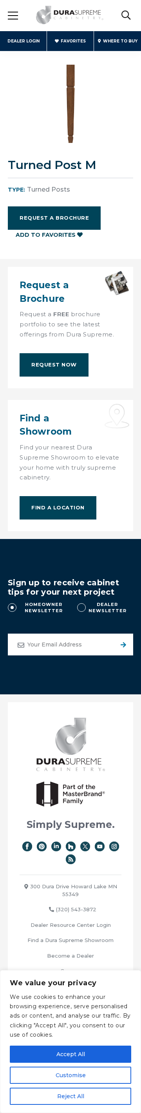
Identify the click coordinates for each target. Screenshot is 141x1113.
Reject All (70, 1096)
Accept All (70, 1054)
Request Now (54, 364)
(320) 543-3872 (76, 909)
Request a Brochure (54, 218)
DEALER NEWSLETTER (108, 608)
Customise (71, 1075)
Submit (122, 644)
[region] (70, 1041)
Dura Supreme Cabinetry (69, 15)
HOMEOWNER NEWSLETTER (44, 608)
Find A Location (58, 507)
